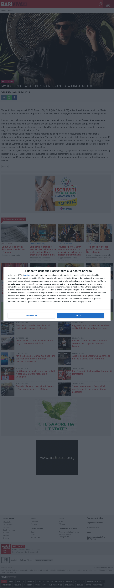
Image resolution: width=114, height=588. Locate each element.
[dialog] (57, 294)
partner (27, 275)
